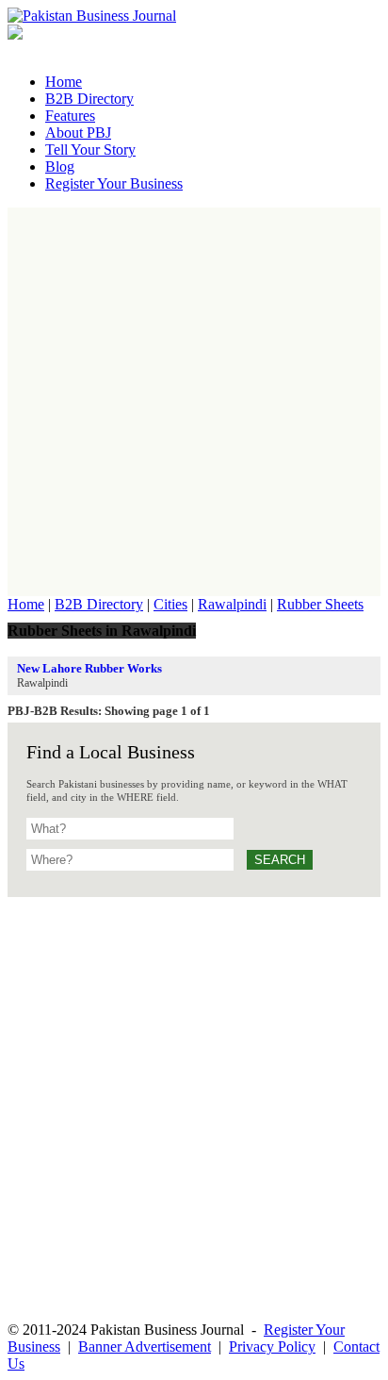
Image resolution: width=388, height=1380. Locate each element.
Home (26, 604)
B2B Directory (99, 604)
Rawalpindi (232, 604)
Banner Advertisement (144, 1346)
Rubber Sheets (320, 604)
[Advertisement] (194, 402)
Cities (170, 604)
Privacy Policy (272, 1346)
